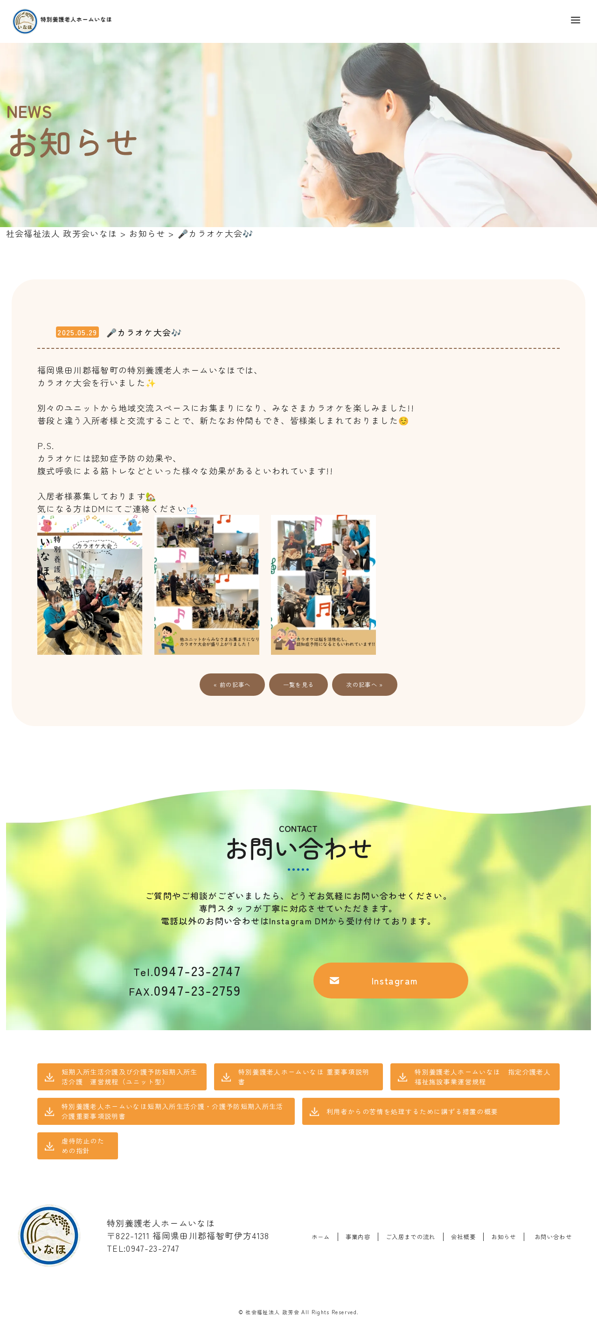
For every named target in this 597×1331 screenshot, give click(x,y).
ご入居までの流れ (411, 1237)
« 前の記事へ (232, 684)
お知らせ (503, 1237)
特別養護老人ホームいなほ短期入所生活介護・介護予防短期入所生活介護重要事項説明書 (173, 1111)
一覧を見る (298, 684)
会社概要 (463, 1237)
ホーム (321, 1237)
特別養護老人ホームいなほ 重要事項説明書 (304, 1076)
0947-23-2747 (187, 970)
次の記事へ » (364, 684)
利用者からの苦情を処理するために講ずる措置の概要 (412, 1111)
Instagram (395, 980)
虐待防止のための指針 (83, 1145)
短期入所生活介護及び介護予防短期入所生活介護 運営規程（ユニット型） (130, 1076)
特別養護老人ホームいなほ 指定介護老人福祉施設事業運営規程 (483, 1076)
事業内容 (358, 1237)
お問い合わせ (553, 1237)
